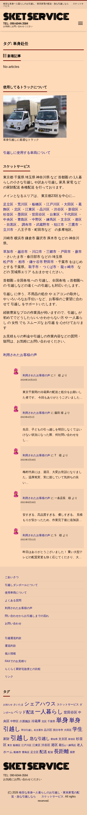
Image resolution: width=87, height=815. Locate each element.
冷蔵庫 (36, 721)
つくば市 (49, 267)
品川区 (44, 209)
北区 (17, 209)
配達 (50, 752)
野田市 (49, 262)
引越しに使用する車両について (26, 152)
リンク (9, 676)
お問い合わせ (13, 623)
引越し (19, 737)
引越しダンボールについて (21, 585)
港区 (78, 219)
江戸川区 (53, 204)
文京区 (66, 219)
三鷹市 (73, 224)
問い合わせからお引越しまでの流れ (27, 615)
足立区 (8, 204)
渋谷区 (59, 209)
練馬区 (51, 219)
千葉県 (51, 721)
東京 (9, 745)
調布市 (27, 224)
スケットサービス (68, 704)
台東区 (55, 214)
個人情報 (10, 653)
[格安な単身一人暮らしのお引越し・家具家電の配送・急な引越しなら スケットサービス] (36, 16)
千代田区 (70, 214)
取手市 (34, 267)
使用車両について (16, 592)
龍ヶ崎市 (67, 267)
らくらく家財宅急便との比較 (23, 669)
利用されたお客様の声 (20, 355)
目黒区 (12, 224)
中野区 (37, 219)
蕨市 (78, 251)
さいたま (18, 704)
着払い (63, 745)
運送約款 (10, 645)
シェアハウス (40, 703)
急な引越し (40, 738)
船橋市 (17, 752)
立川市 (8, 229)
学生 (77, 729)
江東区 (30, 209)
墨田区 (23, 214)
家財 (6, 739)
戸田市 (66, 251)
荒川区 (23, 204)
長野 (72, 752)
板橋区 (37, 204)
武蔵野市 (43, 224)
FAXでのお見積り (16, 661)
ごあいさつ (12, 577)
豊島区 (23, 219)
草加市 (8, 251)
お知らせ (7, 704)
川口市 (37, 251)
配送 (43, 752)
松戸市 (8, 262)
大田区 (69, 204)
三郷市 (51, 251)
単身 (62, 720)
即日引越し (27, 730)
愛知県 (54, 739)
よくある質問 (13, 600)
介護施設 (24, 721)
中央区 (8, 219)
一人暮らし (49, 712)
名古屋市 (38, 730)
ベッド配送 (24, 712)
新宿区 (73, 209)
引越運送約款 (13, 638)
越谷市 (23, 251)
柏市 (21, 262)
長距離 (61, 751)
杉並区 (8, 214)
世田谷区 (38, 214)
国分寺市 (58, 729)
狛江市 (59, 224)
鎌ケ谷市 (36, 262)
